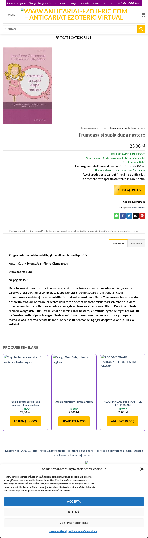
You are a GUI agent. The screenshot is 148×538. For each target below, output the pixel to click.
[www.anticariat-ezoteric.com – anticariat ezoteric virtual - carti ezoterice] (74, 15)
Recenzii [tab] (136, 243)
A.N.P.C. (26, 450)
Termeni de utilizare (80, 450)
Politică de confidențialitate (83, 531)
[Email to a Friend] (136, 216)
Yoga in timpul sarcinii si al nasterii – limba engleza (25, 403)
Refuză (74, 512)
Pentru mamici (137, 207)
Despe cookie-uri (58, 531)
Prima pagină (88, 128)
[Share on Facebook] (123, 216)
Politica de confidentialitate (113, 450)
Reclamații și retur (82, 455)
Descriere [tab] (118, 243)
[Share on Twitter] (129, 216)
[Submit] (141, 29)
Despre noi (12, 450)
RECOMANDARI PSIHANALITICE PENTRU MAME (123, 403)
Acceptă (74, 501)
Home (103, 128)
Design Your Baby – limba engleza (74, 401)
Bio (35, 450)
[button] (142, 469)
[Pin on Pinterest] (142, 216)
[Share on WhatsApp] (116, 216)
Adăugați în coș (129, 190)
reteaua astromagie (52, 450)
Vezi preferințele (74, 522)
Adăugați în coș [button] (25, 421)
